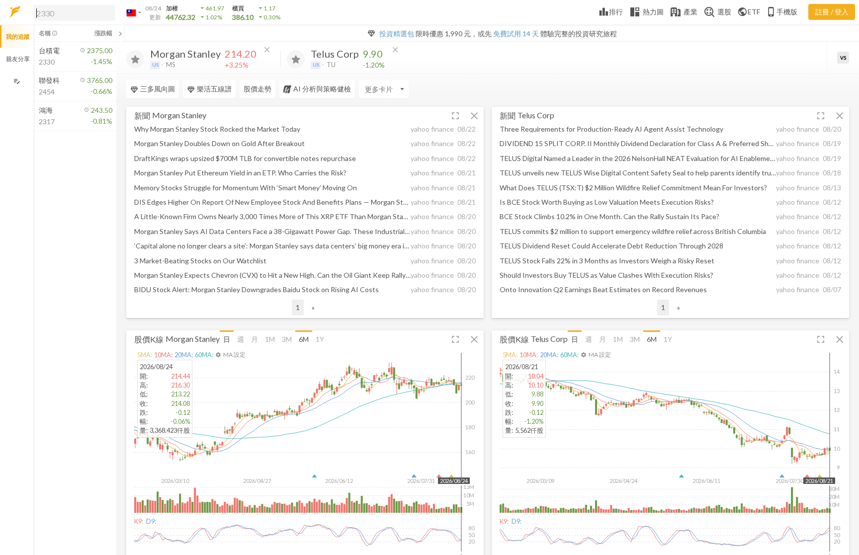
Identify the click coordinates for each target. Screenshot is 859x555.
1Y (320, 339)
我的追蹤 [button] (18, 36)
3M (287, 339)
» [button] (313, 307)
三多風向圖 (157, 88)
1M (270, 339)
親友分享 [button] (18, 59)
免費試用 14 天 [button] (516, 33)
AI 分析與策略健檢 (322, 88)
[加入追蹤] (135, 59)
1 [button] (298, 307)
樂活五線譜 (214, 88)
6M (304, 339)
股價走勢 (257, 88)
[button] (72, 12)
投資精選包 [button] (396, 33)
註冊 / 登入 (832, 11)
